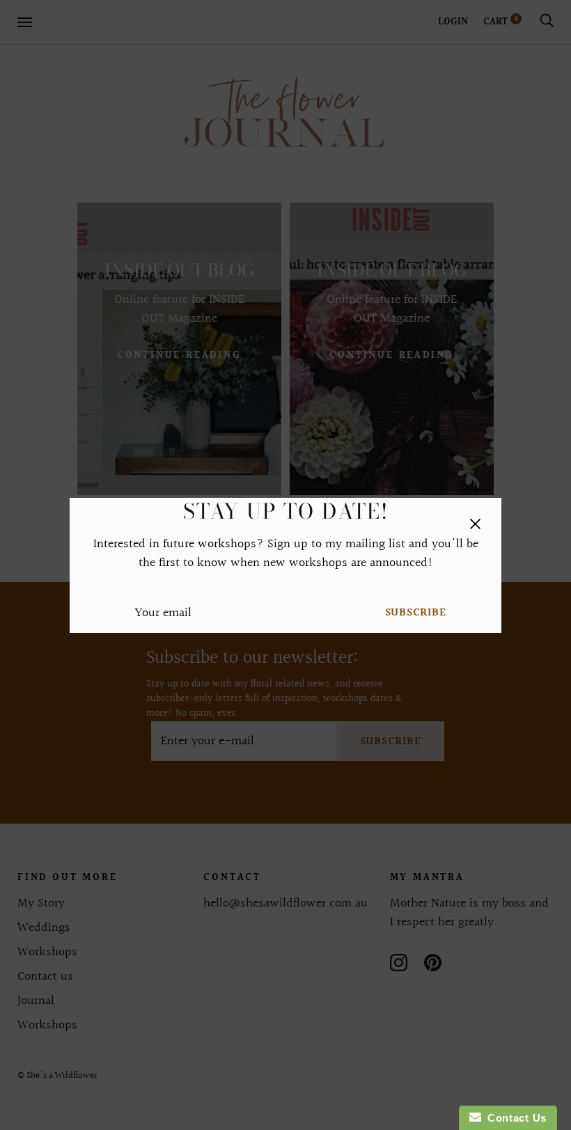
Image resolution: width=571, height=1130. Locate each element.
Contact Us (514, 1118)
